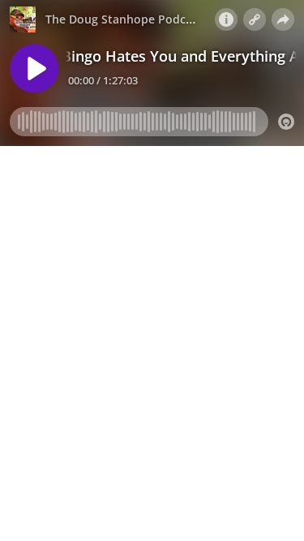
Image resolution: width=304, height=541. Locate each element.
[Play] (34, 68)
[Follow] (254, 19)
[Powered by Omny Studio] (286, 122)
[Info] (226, 19)
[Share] (283, 19)
